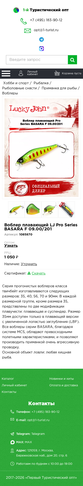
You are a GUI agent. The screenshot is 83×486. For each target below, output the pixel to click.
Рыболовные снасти (19, 88)
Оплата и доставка (63, 385)
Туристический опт (46, 10)
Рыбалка (41, 83)
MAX (28, 442)
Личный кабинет (14, 385)
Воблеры (10, 93)
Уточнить (29, 264)
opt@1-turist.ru (46, 30)
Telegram (38, 434)
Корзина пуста (71, 73)
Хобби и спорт (16, 83)
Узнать (11, 246)
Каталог (8, 379)
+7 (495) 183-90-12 (45, 412)
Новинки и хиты (61, 379)
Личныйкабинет (32, 73)
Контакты (9, 392)
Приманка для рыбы (59, 88)
